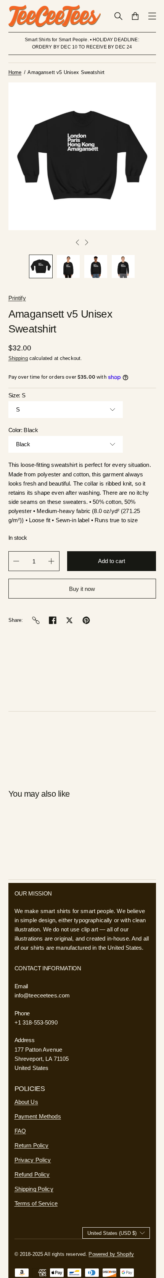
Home (15, 72)
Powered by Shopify (111, 1254)
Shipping (18, 358)
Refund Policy (32, 1174)
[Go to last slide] (77, 242)
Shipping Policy (33, 1189)
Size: (17, 395)
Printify (17, 298)
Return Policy (31, 1145)
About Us (26, 1102)
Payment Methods (37, 1116)
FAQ (20, 1131)
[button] (41, 266)
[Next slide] (86, 242)
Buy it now (82, 589)
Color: (23, 430)
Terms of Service (36, 1203)
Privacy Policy (32, 1160)
